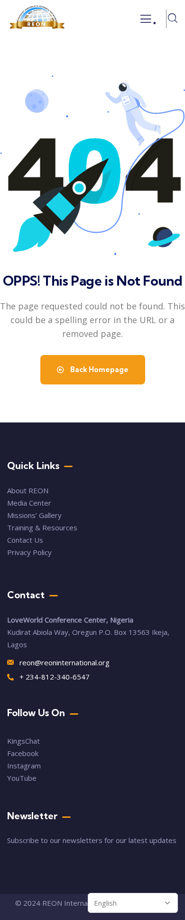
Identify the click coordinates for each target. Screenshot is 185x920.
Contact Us (26, 540)
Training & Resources (42, 527)
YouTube (22, 778)
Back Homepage (99, 369)
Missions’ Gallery (34, 515)
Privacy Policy (29, 552)
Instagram (24, 765)
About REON (27, 490)
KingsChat (23, 741)
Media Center (29, 503)
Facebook (22, 753)
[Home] (37, 19)
